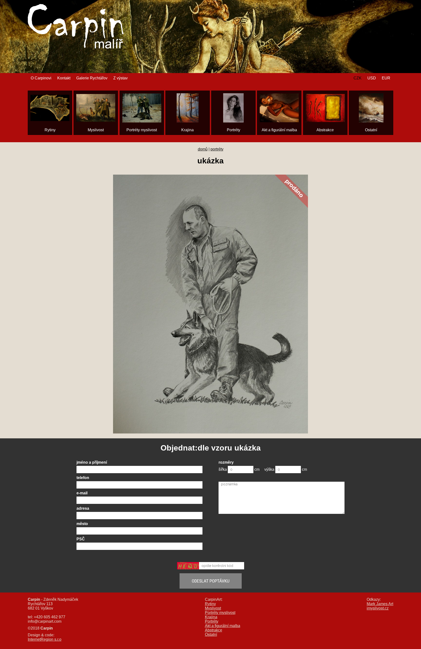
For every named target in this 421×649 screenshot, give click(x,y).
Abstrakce (213, 630)
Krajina (211, 617)
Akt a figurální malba (222, 626)
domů (203, 149)
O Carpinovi (41, 78)
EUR (386, 78)
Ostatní (211, 634)
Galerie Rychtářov (91, 78)
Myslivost (213, 608)
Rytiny (210, 604)
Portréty (211, 621)
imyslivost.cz (378, 608)
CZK (358, 78)
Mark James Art (380, 604)
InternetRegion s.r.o (44, 639)
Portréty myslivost (220, 613)
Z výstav (120, 78)
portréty (216, 149)
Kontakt (63, 78)
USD (371, 78)
